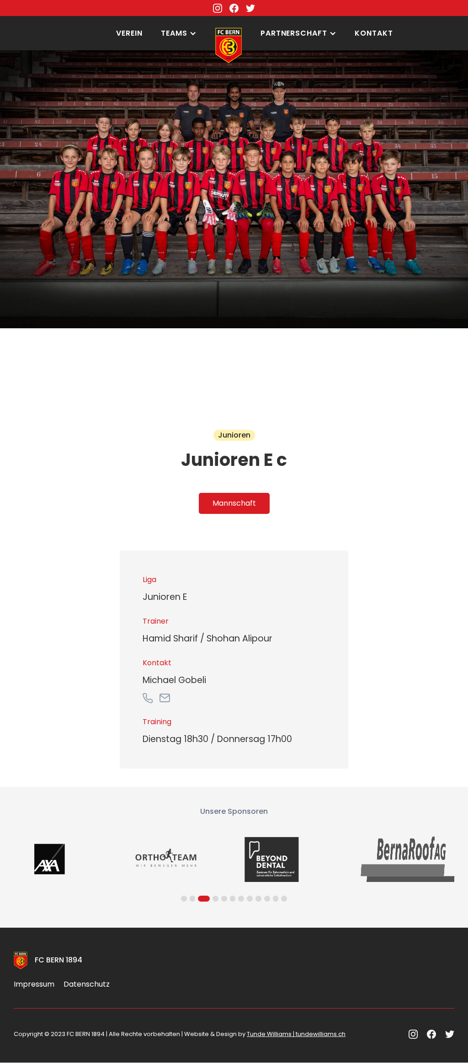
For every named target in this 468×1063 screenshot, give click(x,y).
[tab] (234, 503)
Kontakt (374, 33)
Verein (129, 33)
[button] (179, 33)
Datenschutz (87, 984)
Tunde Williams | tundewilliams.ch (296, 1034)
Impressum (34, 984)
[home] (228, 20)
